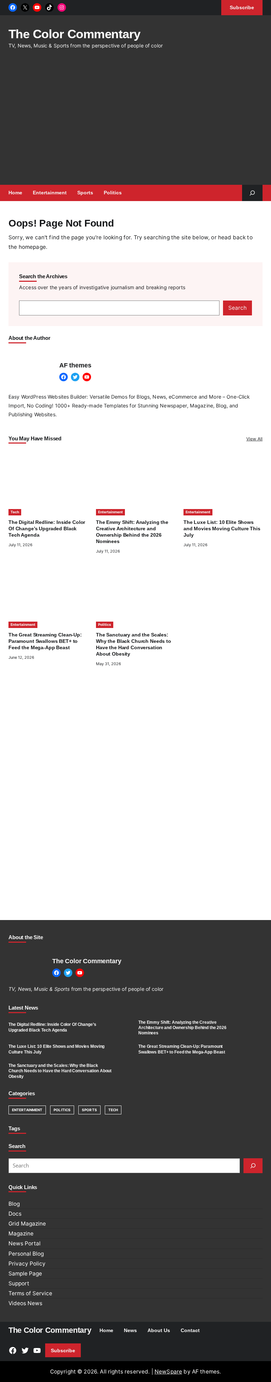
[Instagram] (62, 7)
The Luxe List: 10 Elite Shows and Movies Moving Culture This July (221, 528)
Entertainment (110, 512)
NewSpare (168, 1371)
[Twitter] (75, 377)
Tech (15, 512)
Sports (89, 1110)
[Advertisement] (139, 121)
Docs (15, 1213)
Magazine (21, 1233)
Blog (14, 1203)
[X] (25, 7)
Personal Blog (26, 1253)
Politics (104, 624)
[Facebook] (12, 7)
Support (18, 1283)
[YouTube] (37, 7)
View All (254, 438)
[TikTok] (49, 7)
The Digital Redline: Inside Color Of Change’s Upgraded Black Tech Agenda (46, 528)
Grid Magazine (27, 1223)
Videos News (25, 1303)
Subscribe (63, 1350)
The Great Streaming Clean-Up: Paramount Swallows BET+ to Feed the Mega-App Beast (45, 641)
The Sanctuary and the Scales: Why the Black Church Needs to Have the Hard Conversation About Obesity (60, 1071)
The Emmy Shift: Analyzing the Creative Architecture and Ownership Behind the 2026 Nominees (182, 1028)
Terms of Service (30, 1293)
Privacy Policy (27, 1263)
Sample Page (25, 1273)
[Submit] (253, 1165)
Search (237, 307)
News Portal (24, 1243)
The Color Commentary (74, 34)
